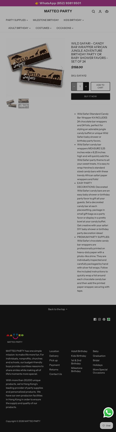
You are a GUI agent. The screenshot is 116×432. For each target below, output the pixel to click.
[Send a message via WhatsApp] (108, 412)
